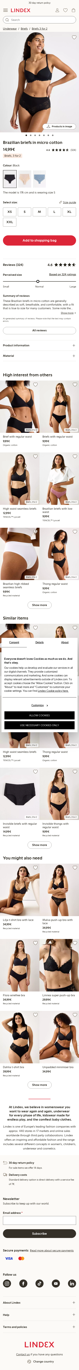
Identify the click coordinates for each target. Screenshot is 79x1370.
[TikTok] (39, 1283)
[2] (30, 135)
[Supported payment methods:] (39, 1259)
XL (69, 212)
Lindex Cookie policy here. (53, 690)
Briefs (24, 28)
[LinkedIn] (72, 1283)
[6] (48, 135)
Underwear (10, 28)
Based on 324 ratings (62, 274)
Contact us (23, 1354)
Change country (43, 1361)
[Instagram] (7, 1283)
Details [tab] (39, 642)
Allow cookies (39, 715)
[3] (35, 135)
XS (10, 212)
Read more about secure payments (52, 1250)
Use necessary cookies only (39, 725)
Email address (13, 1213)
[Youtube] (56, 1283)
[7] (53, 135)
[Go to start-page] (20, 10)
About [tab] (65, 642)
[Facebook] (23, 1283)
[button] (39, 82)
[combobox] (39, 19)
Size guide (69, 202)
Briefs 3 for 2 (39, 28)
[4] (39, 135)
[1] (26, 135)
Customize (37, 705)
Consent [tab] (14, 642)
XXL (9, 222)
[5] (44, 135)
